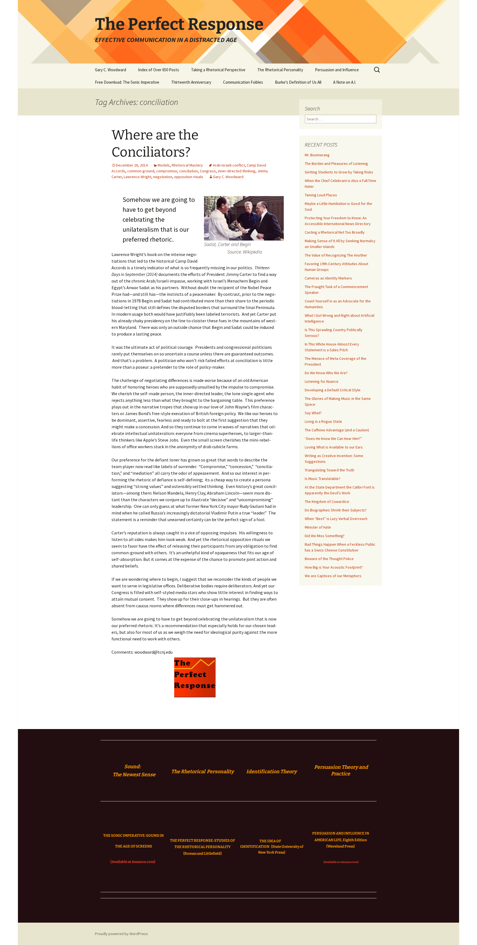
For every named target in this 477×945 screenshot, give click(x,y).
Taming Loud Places (321, 194)
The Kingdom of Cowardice (327, 501)
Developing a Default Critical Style (333, 389)
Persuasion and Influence (337, 69)
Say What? (313, 412)
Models (164, 165)
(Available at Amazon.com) (133, 862)
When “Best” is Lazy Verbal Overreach (336, 518)
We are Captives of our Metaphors (333, 575)
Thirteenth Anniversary (191, 82)
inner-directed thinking (236, 170)
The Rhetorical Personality (280, 69)
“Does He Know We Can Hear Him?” (333, 438)
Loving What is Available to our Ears (334, 447)
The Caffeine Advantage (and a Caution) (337, 429)
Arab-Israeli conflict (229, 165)
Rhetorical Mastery (187, 165)
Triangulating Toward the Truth (329, 470)
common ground (140, 170)
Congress (208, 170)
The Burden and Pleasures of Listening (336, 163)
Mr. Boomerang (317, 154)
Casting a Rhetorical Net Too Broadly (335, 232)
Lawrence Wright (137, 176)
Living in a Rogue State (323, 421)
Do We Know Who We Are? (326, 372)
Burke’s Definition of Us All (298, 82)
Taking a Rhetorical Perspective (218, 69)
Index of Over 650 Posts (158, 69)
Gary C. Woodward (110, 69)
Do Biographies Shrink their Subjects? (336, 510)
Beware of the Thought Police (329, 558)
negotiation (162, 176)
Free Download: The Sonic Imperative (127, 82)
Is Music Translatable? (322, 478)
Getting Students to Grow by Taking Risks (339, 172)
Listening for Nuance (321, 381)
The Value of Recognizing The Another (336, 255)
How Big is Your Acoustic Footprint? (334, 567)
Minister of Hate (318, 527)
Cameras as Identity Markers (328, 278)
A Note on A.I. (344, 82)
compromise (166, 170)
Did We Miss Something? (324, 535)
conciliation (188, 170)
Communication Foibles (243, 82)
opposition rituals (188, 176)
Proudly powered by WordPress (121, 933)
